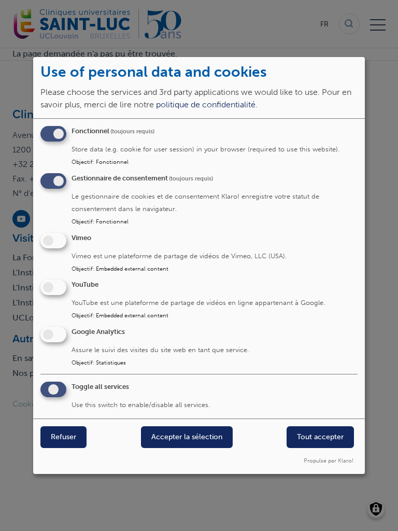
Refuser (63, 436)
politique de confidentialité (205, 104)
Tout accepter (320, 436)
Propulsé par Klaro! (328, 460)
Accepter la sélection (186, 436)
